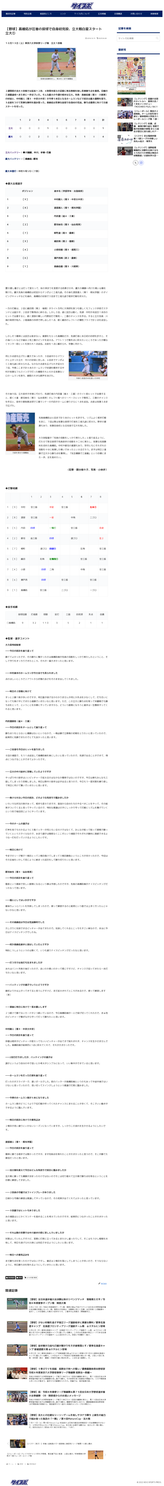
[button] (157, 38)
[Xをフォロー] (135, 162)
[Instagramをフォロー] (141, 162)
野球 (20, 1278)
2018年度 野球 (32, 1278)
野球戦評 (11, 1278)
